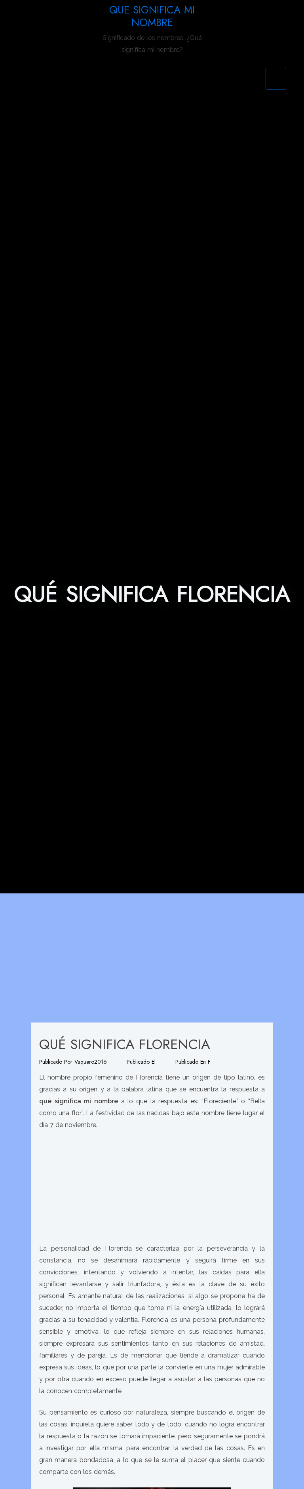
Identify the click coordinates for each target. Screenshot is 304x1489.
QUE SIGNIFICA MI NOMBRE (152, 16)
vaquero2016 (90, 1062)
